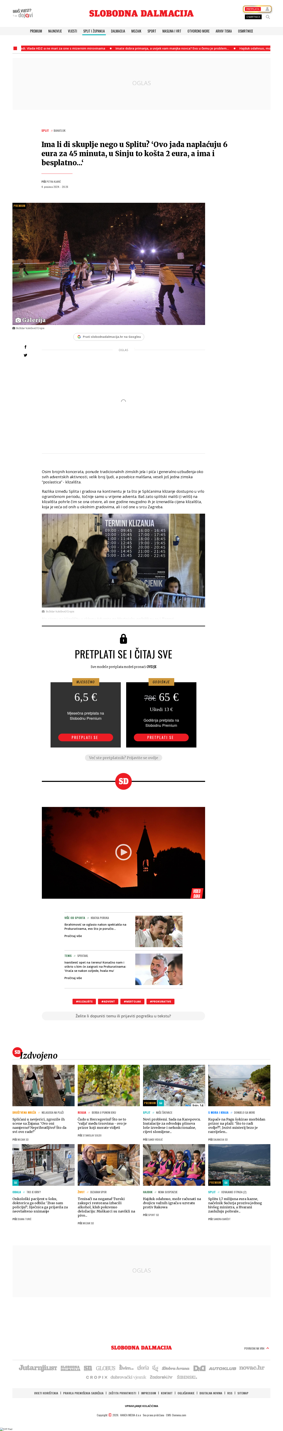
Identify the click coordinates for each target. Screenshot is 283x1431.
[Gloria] (143, 1368)
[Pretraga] (268, 17)
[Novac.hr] (252, 1368)
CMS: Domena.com (176, 1415)
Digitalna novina (211, 1393)
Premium (36, 31)
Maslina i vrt (171, 31)
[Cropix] (96, 1377)
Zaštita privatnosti (122, 1393)
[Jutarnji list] (37, 1368)
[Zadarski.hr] (161, 1377)
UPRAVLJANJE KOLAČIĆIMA (141, 1406)
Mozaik (136, 31)
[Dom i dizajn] (199, 1368)
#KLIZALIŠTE (84, 1001)
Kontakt (167, 1393)
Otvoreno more (198, 31)
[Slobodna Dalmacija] (141, 13)
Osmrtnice (245, 31)
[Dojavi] (22, 13)
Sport (152, 31)
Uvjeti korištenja (46, 1393)
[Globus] (106, 1368)
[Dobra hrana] (176, 1368)
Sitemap (242, 1393)
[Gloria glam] (155, 1368)
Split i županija (94, 31)
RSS (229, 1393)
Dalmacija (118, 31)
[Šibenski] (187, 1377)
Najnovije (55, 31)
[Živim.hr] (126, 1368)
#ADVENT (108, 1001)
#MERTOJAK (132, 1001)
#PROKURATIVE (160, 1001)
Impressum (148, 1393)
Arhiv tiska (224, 31)
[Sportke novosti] (88, 1368)
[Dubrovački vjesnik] (128, 1377)
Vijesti (72, 31)
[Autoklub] (223, 1368)
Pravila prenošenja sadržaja (83, 1393)
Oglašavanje (186, 1393)
